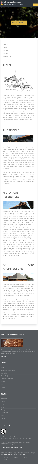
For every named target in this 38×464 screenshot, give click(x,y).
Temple (3, 401)
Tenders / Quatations (7, 378)
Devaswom (4, 407)
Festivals (3, 404)
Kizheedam (4, 373)
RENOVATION (7, 56)
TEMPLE (5, 44)
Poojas (3, 387)
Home (2, 367)
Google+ (5, 459)
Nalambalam (4, 412)
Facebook (5, 458)
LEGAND (5, 47)
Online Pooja (4, 376)
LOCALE (5, 50)
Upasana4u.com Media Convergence (14, 454)
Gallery (3, 410)
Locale (3, 384)
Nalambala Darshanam (8, 370)
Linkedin (25, 458)
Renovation (4, 398)
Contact (3, 418)
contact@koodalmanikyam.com (12, 447)
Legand (3, 381)
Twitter (15, 458)
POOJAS (5, 53)
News (2, 415)
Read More (4, 356)
